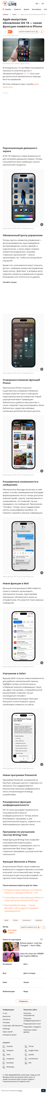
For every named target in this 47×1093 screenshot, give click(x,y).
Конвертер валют (10, 1035)
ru (37, 4)
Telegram (10, 1050)
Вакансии (6, 1016)
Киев (5, 982)
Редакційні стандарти (32, 1027)
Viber (8, 1054)
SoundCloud (33, 1059)
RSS (30, 1063)
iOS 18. (27, 73)
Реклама (6, 1022)
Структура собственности (13, 1025)
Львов (26, 982)
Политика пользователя (29, 1014)
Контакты (6, 1019)
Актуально (7, 964)
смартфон (38, 920)
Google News (33, 1050)
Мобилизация (9, 991)
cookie (20, 1091)
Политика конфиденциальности (32, 1019)
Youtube (9, 1046)
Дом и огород (29, 973)
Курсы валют (8, 1032)
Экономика (36, 9)
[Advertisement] (23, 118)
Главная (5, 14)
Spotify (31, 1054)
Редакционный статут (32, 1024)
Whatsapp (10, 1067)
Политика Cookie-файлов (30, 1031)
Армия (26, 9)
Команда (6, 1029)
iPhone (15, 920)
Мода (26, 991)
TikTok (31, 1046)
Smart (14, 14)
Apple (6, 920)
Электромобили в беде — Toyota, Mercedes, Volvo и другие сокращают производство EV (21, 908)
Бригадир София (12, 931)
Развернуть (23, 1001)
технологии (26, 920)
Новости (17, 9)
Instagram (10, 1059)
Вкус (5, 973)
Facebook (10, 1063)
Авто (26, 964)
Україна (8, 9)
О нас (5, 1013)
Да (43, 1091)
